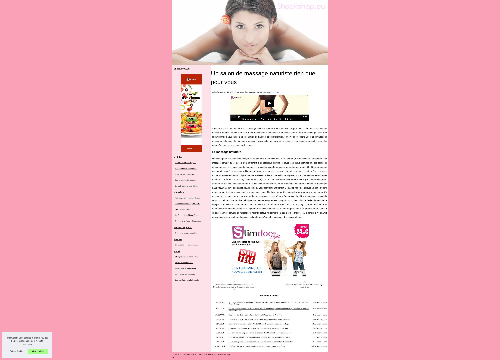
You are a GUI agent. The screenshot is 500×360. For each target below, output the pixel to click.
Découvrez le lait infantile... (186, 268)
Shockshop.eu (183, 354)
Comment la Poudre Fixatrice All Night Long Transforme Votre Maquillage (259, 324)
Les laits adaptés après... (185, 180)
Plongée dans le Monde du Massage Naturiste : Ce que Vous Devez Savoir (259, 337)
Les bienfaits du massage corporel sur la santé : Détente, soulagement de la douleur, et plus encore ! (234, 286)
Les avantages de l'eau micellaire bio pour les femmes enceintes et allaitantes (261, 342)
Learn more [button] (27, 344)
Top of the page (224, 354)
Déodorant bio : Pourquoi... (186, 169)
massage (219, 159)
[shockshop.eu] (250, 32)
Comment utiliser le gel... (185, 163)
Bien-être (231, 92)
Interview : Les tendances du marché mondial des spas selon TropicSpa (258, 328)
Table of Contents (197, 354)
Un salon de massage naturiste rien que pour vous (258, 92)
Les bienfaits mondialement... (187, 280)
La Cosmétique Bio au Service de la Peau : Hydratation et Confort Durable (259, 319)
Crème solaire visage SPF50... (187, 204)
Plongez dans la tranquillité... (187, 257)
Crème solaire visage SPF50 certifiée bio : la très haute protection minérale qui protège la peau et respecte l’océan (269, 309)
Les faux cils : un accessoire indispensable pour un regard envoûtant (257, 346)
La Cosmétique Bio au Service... (188, 215)
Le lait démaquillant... (184, 263)
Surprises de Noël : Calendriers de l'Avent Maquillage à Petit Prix (255, 315)
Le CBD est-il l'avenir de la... (186, 186)
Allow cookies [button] (38, 351)
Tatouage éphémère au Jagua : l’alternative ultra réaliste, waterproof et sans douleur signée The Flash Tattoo (268, 303)
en (173, 357)
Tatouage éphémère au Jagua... (188, 198)
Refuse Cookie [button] (16, 351)
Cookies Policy (210, 354)
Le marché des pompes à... (186, 245)
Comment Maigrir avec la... (186, 233)
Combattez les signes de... (186, 274)
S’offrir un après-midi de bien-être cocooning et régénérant (304, 285)
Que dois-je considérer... (185, 174)
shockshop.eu (219, 92)
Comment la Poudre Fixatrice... (188, 221)
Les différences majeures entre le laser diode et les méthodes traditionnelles (260, 333)
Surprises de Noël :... (183, 209)
